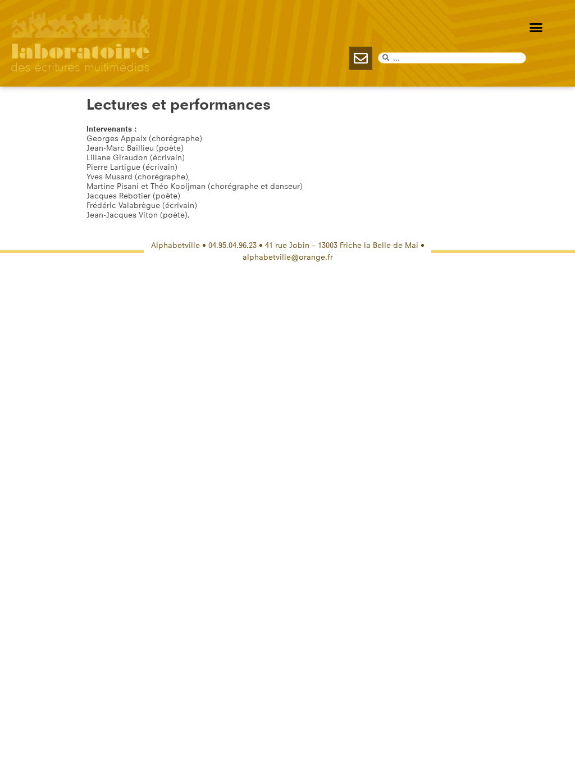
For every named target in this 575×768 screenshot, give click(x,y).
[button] (535, 27)
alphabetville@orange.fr (288, 257)
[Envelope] (360, 58)
